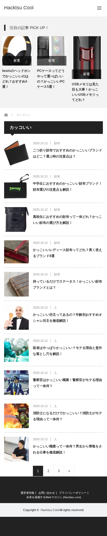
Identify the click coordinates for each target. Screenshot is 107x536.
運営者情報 (27, 493)
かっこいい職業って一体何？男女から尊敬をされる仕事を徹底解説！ (67, 449)
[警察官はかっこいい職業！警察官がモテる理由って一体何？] (16, 382)
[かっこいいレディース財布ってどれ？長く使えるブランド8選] (16, 251)
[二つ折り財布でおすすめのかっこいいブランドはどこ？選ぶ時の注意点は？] (16, 153)
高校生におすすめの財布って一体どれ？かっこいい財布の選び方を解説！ (67, 220)
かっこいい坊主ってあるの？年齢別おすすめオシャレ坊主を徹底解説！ (67, 318)
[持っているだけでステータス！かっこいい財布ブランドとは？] (16, 284)
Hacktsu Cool (50, 510)
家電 (41, 61)
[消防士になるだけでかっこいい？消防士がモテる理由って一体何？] (16, 416)
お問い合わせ (46, 493)
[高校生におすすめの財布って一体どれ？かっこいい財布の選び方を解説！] (16, 219)
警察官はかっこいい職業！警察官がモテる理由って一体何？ (67, 383)
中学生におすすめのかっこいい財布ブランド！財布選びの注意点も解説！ (67, 186)
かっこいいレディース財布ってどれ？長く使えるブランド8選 (67, 253)
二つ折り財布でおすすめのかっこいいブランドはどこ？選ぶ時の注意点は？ (67, 153)
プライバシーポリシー (72, 493)
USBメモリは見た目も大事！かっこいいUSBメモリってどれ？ (74, 92)
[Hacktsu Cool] (18, 7)
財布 (57, 143)
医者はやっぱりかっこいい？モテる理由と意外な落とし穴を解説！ (67, 351)
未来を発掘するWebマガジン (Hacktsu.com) (53, 497)
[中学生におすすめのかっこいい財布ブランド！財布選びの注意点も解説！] (16, 186)
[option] (41, 62)
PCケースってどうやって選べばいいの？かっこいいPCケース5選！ (40, 79)
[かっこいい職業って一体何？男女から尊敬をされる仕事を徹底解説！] (16, 449)
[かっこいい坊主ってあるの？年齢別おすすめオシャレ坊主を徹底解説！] (16, 317)
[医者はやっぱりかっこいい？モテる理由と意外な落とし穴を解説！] (16, 350)
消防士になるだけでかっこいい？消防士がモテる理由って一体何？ (67, 416)
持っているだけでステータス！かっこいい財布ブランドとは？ (67, 284)
